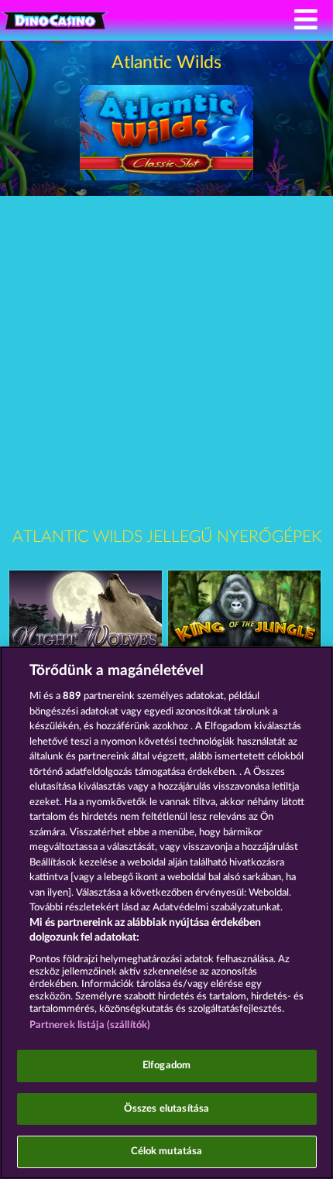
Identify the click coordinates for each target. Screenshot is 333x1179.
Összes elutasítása (166, 1109)
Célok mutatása (167, 1151)
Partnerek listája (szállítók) (90, 1025)
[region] (166, 912)
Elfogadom (166, 1066)
